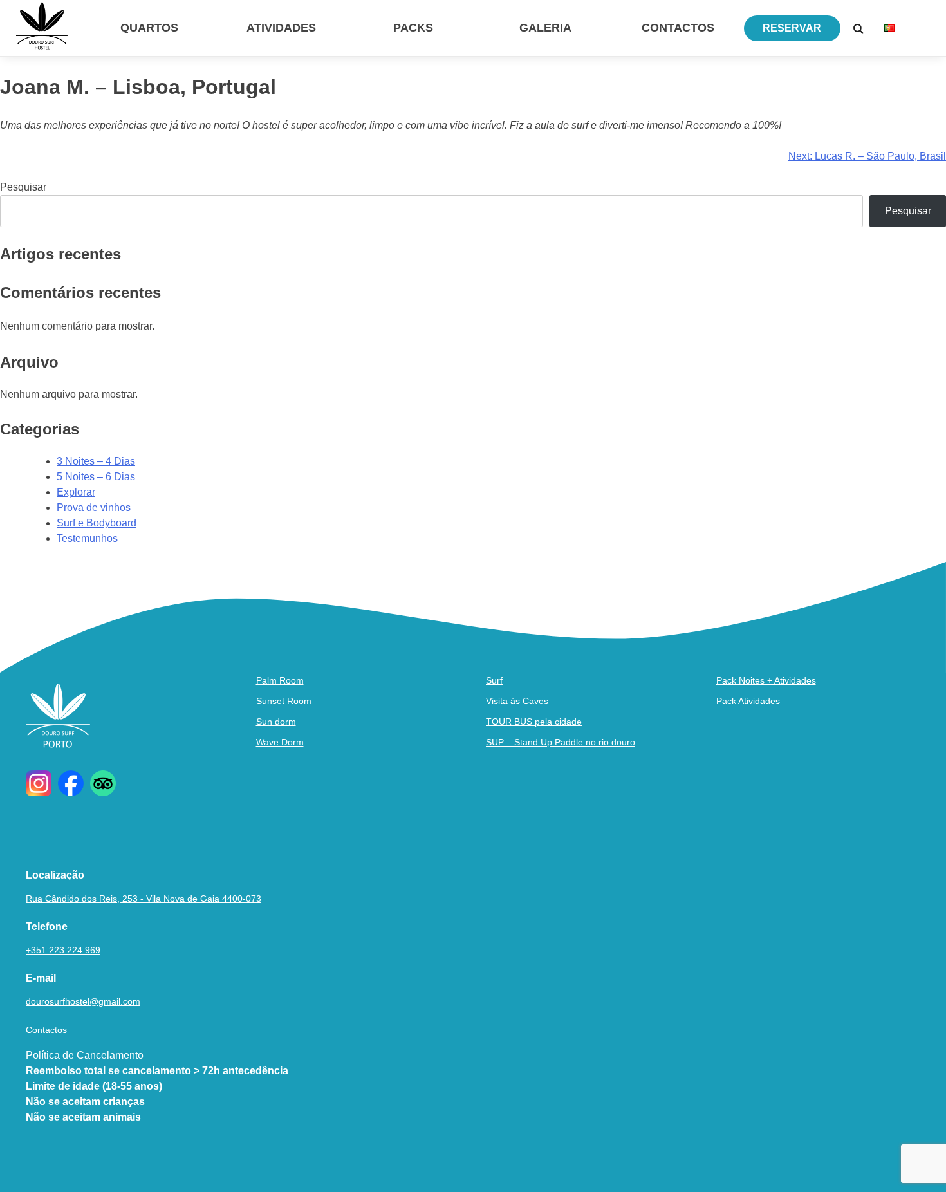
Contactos (678, 27)
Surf (494, 680)
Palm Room (280, 680)
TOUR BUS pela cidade (534, 721)
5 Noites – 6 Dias (96, 476)
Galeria (545, 27)
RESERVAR (792, 28)
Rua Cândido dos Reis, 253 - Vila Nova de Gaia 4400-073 (143, 898)
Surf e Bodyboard (96, 522)
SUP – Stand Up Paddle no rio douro (560, 742)
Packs (413, 27)
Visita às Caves (517, 701)
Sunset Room (283, 701)
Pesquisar (23, 187)
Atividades (281, 27)
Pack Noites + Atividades (766, 680)
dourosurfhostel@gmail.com (83, 1001)
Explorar (76, 492)
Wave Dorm (280, 742)
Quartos (149, 27)
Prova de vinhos (94, 507)
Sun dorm (276, 721)
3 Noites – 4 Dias (96, 461)
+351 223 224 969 (63, 950)
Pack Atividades (748, 701)
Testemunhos (87, 538)
